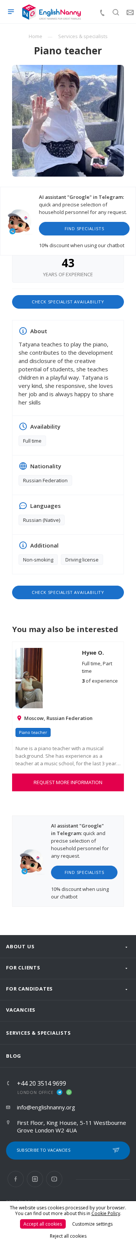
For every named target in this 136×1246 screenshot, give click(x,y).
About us (20, 946)
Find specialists (84, 228)
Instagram (35, 1179)
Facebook (16, 1179)
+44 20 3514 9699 (41, 1083)
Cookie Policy (105, 1213)
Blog (13, 1055)
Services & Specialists (38, 1032)
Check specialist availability (68, 302)
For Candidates (29, 988)
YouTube (54, 1179)
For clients (23, 967)
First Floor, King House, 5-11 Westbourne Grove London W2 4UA (71, 1126)
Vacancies (21, 1009)
